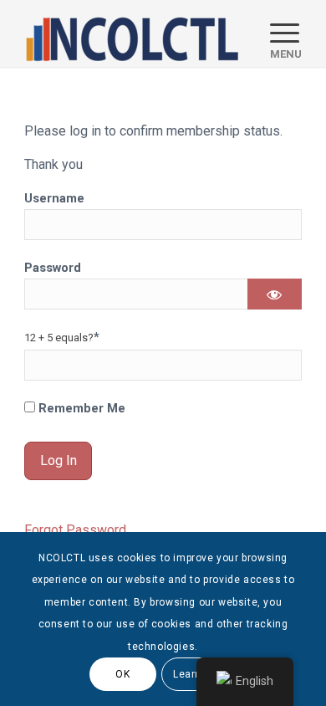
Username (54, 198)
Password (52, 267)
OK (122, 674)
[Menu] (277, 33)
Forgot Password (75, 530)
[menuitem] (277, 33)
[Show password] (274, 294)
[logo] (135, 33)
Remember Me (80, 408)
